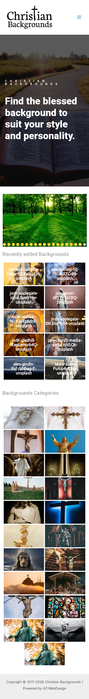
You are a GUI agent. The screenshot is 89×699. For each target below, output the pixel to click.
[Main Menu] (79, 17)
